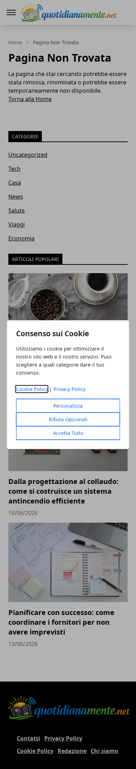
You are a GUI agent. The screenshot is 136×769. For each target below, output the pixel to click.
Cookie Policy (32, 389)
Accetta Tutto (68, 433)
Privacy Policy (69, 389)
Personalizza (68, 405)
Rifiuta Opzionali (68, 419)
